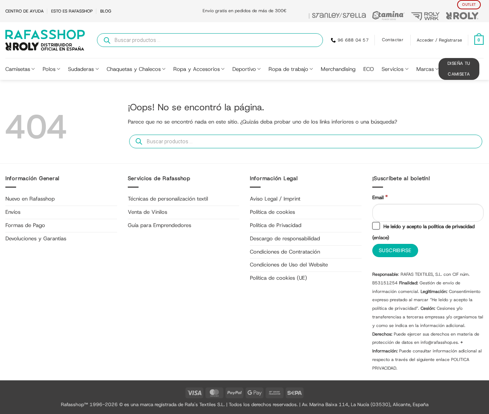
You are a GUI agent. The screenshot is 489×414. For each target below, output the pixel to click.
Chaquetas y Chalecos (134, 69)
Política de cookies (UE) (278, 277)
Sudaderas (81, 69)
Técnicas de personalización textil (168, 198)
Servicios (392, 69)
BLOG (105, 11)
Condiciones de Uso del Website (289, 264)
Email (380, 197)
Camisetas (17, 69)
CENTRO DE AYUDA (24, 11)
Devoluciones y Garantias (35, 238)
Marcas (425, 69)
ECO (368, 69)
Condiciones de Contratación (285, 251)
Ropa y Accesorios (196, 69)
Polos (49, 69)
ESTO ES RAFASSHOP (72, 11)
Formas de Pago (25, 225)
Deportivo (244, 69)
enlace (380, 237)
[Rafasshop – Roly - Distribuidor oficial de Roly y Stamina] (45, 40)
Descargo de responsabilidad (285, 238)
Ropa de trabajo (288, 69)
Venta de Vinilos (147, 212)
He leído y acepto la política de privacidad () (423, 232)
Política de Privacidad (275, 225)
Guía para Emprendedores (159, 225)
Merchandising (338, 69)
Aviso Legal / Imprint (275, 198)
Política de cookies (272, 212)
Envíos (12, 212)
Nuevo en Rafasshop (30, 198)
